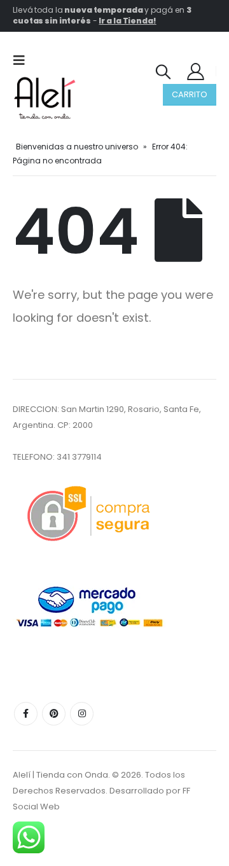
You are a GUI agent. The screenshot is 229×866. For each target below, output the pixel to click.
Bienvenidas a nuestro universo (77, 146)
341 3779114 (79, 457)
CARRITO (189, 94)
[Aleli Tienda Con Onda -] (44, 98)
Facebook (26, 713)
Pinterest (54, 713)
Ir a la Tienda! (127, 20)
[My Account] (195, 70)
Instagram (82, 713)
